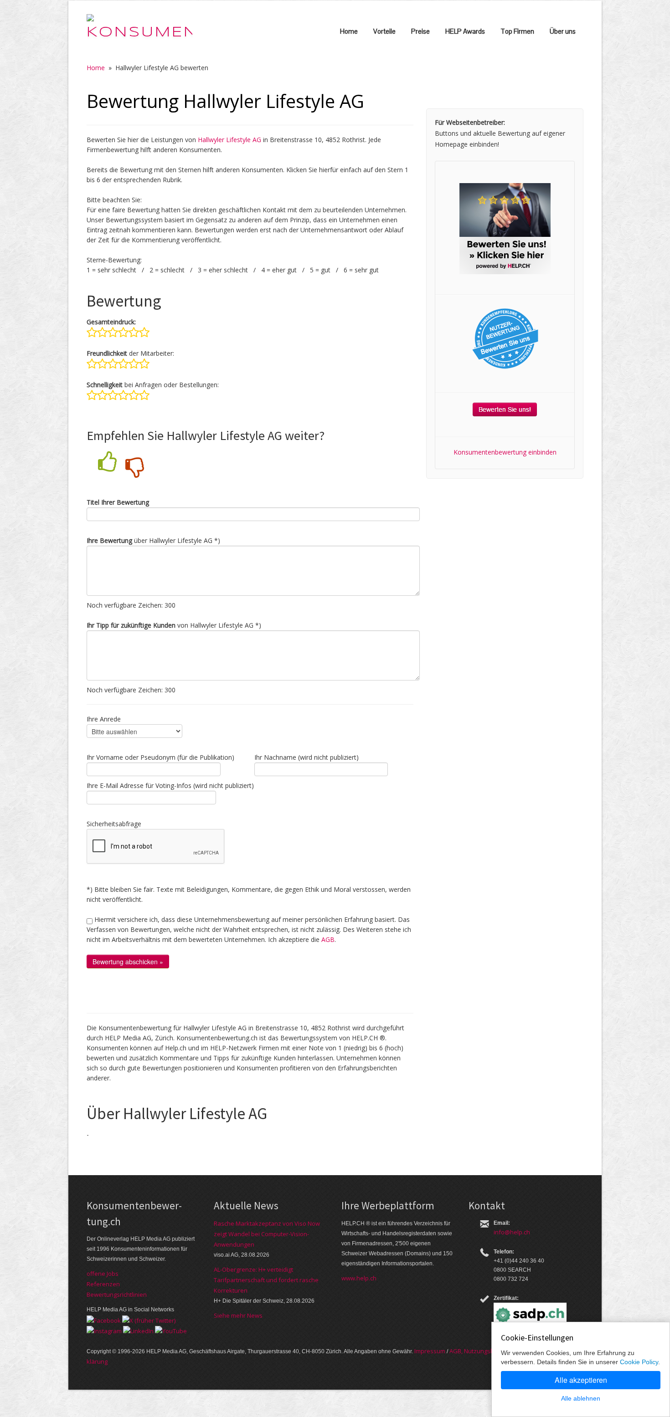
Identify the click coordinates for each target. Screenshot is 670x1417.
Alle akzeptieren (581, 1380)
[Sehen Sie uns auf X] (148, 1319)
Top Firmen (517, 31)
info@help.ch (512, 1232)
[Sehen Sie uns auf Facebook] (104, 1319)
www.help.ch (358, 1278)
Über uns (563, 31)
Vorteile (384, 31)
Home (349, 31)
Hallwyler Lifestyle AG (229, 139)
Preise (420, 31)
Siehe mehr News (238, 1315)
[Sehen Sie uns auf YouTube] (171, 1330)
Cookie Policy (639, 1362)
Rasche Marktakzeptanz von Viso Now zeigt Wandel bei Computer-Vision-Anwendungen (267, 1233)
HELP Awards (465, 31)
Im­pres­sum (429, 1351)
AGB (328, 939)
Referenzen (103, 1284)
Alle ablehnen (580, 1398)
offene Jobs (103, 1273)
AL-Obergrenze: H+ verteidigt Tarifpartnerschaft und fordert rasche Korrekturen (266, 1279)
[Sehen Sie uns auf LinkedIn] (138, 1330)
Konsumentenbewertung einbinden (505, 452)
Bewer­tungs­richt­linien (117, 1294)
